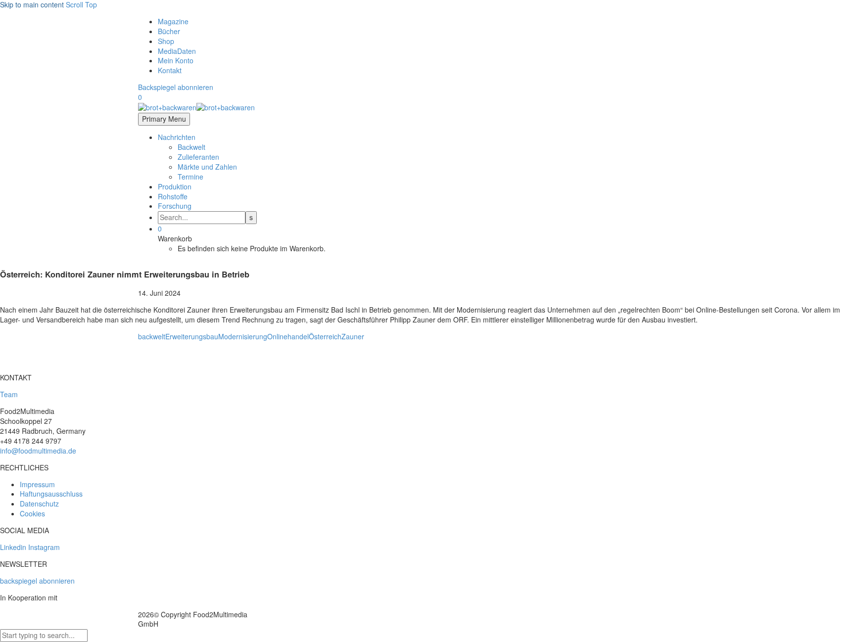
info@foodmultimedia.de (38, 451)
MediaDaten (177, 51)
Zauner (352, 336)
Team (9, 394)
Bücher (169, 31)
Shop (166, 41)
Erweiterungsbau (191, 336)
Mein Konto (175, 60)
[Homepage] (196, 107)
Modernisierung (242, 336)
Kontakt (170, 70)
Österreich (325, 336)
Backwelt (191, 147)
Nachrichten (176, 137)
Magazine (173, 21)
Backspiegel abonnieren (175, 87)
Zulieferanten (198, 157)
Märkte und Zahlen (207, 167)
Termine (190, 177)
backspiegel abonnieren (37, 581)
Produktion (174, 186)
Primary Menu (164, 119)
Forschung (174, 206)
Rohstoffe (173, 196)
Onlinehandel (288, 336)
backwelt (151, 336)
